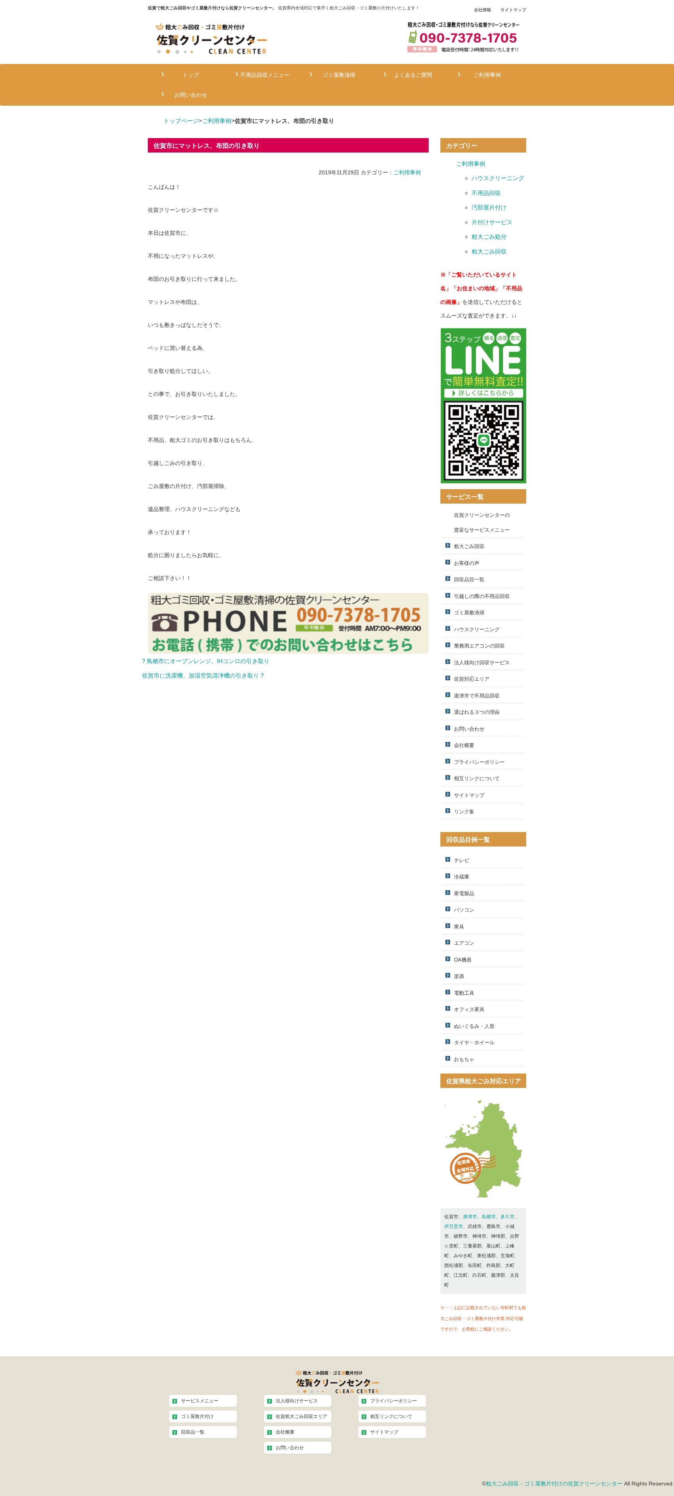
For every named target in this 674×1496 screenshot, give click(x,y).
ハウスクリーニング (498, 178)
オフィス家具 (469, 1009)
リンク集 (464, 812)
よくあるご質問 (413, 74)
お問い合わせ (190, 94)
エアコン (464, 943)
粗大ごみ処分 (489, 236)
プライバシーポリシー (479, 762)
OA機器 (463, 960)
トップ (191, 74)
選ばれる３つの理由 (477, 712)
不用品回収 (486, 193)
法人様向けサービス (297, 1401)
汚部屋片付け (489, 207)
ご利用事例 (487, 74)
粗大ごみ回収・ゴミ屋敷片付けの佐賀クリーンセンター (554, 1483)
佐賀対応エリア (472, 679)
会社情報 (482, 9)
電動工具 (464, 993)
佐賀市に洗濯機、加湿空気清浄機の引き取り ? (203, 675)
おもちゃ (464, 1059)
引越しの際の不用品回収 (482, 596)
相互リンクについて (477, 778)
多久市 (507, 1216)
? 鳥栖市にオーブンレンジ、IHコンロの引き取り (206, 661)
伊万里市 (453, 1226)
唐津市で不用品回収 (477, 696)
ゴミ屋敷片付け (197, 1416)
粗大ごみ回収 (489, 251)
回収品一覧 (192, 1432)
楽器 (459, 976)
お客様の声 (466, 563)
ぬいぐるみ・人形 (474, 1026)
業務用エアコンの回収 (479, 646)
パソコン (464, 910)
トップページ (181, 120)
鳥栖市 (489, 1216)
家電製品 (464, 893)
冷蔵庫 (461, 877)
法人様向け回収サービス (482, 662)
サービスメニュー (199, 1401)
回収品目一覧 (469, 579)
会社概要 (464, 745)
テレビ (461, 860)
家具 (459, 927)
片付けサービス (492, 222)
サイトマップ (513, 9)
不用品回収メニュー (264, 74)
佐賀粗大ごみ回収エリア (301, 1416)
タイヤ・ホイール (474, 1042)
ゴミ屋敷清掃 (339, 74)
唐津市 (470, 1216)
